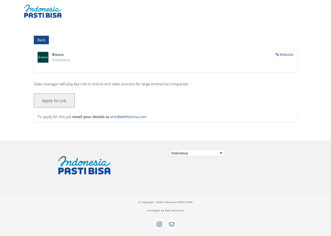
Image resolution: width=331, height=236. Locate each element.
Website (286, 54)
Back (41, 39)
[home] (84, 153)
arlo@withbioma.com (128, 116)
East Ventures (174, 210)
